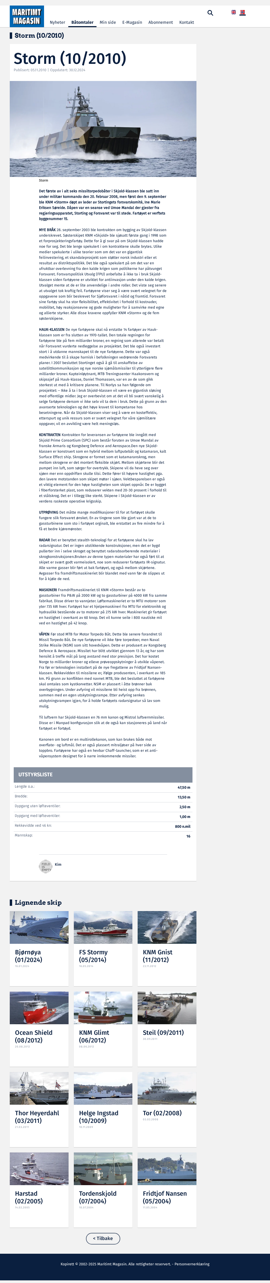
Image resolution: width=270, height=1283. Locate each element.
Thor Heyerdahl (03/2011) (37, 1117)
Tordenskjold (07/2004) (98, 1198)
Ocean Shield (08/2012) (33, 1037)
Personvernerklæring (192, 1264)
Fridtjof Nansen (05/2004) (165, 1198)
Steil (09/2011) (163, 1033)
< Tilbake (103, 1238)
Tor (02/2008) (162, 1113)
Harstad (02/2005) (29, 1198)
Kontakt (186, 22)
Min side (108, 22)
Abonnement (160, 22)
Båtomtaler (82, 22)
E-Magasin (132, 22)
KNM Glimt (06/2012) (94, 1037)
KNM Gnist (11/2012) (157, 956)
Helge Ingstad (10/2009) (98, 1117)
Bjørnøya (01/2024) (28, 956)
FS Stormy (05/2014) (93, 956)
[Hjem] (27, 16)
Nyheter (57, 22)
